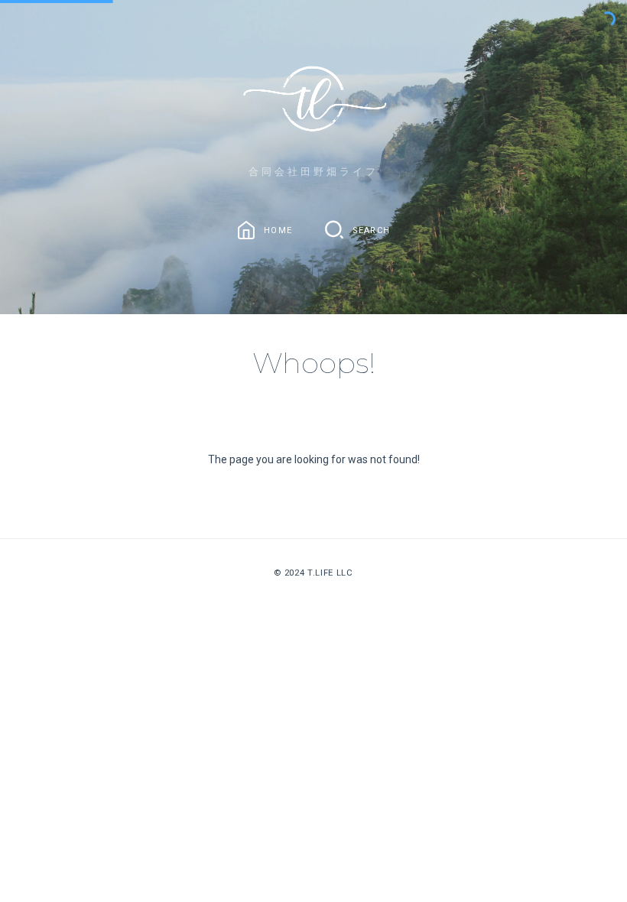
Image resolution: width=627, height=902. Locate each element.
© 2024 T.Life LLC (313, 572)
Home (278, 230)
